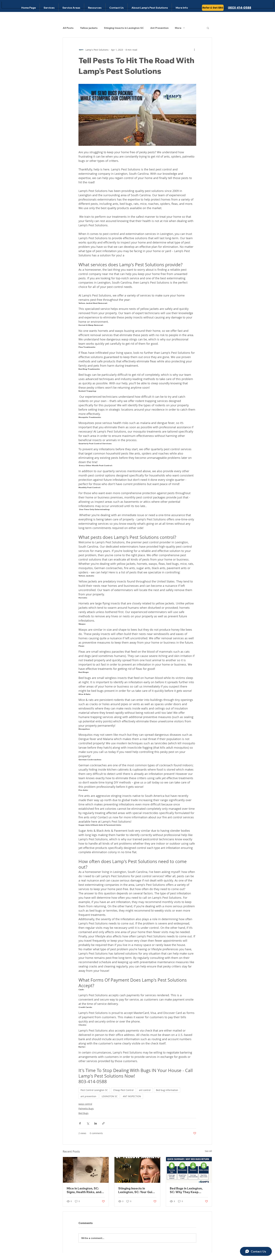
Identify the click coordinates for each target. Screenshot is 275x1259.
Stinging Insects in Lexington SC (124, 27)
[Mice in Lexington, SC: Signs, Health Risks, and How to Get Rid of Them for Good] (86, 1170)
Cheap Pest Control (123, 1090)
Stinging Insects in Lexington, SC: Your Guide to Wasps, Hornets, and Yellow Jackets (137, 1190)
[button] (207, 28)
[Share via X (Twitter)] (87, 1123)
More (178, 27)
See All (208, 1151)
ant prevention (88, 1096)
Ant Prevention (159, 27)
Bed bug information (167, 1090)
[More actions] (194, 50)
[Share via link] (103, 1123)
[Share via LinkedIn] (95, 1123)
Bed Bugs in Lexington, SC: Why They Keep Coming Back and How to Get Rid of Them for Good (189, 1190)
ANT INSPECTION (132, 1096)
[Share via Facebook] (79, 1123)
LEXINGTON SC (109, 1096)
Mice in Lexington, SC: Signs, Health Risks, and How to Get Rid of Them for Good (84, 1190)
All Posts (68, 27)
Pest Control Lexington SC (94, 1090)
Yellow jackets (89, 27)
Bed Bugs (83, 1113)
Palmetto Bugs (86, 1108)
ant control (145, 1090)
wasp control (85, 1103)
